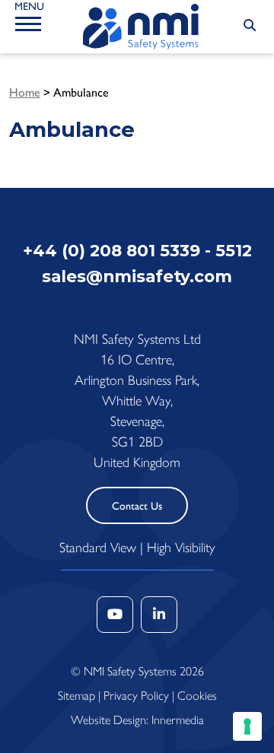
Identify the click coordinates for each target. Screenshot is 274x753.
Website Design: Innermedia (137, 720)
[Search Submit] (249, 26)
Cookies (197, 695)
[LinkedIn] (159, 614)
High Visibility (181, 547)
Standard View (97, 547)
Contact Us (137, 506)
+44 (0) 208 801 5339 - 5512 (137, 250)
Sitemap (76, 695)
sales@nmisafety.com (137, 276)
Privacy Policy (136, 695)
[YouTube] (115, 614)
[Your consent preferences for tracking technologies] (247, 726)
